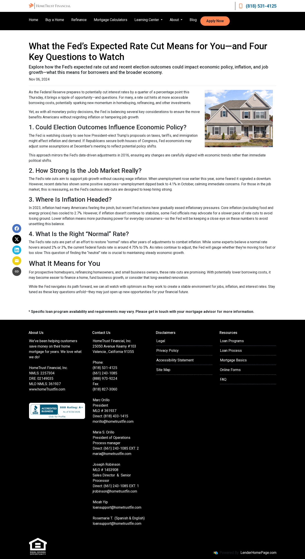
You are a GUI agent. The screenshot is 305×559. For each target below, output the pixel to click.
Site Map (163, 370)
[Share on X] (16, 239)
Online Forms (230, 370)
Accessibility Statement (175, 360)
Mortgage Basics (233, 360)
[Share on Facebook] (16, 228)
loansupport (102, 507)
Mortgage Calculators (110, 20)
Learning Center (147, 20)
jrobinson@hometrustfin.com (115, 491)
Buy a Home (54, 20)
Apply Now (215, 21)
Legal (160, 341)
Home (33, 20)
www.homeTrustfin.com (47, 389)
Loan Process (231, 350)
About (175, 20)
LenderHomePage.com (258, 552)
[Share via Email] (16, 260)
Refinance (79, 20)
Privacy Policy (167, 350)
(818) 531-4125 (261, 6)
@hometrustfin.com (126, 507)
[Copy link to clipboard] (16, 271)
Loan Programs (232, 341)
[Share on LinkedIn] (16, 249)
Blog (193, 20)
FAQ (223, 379)
